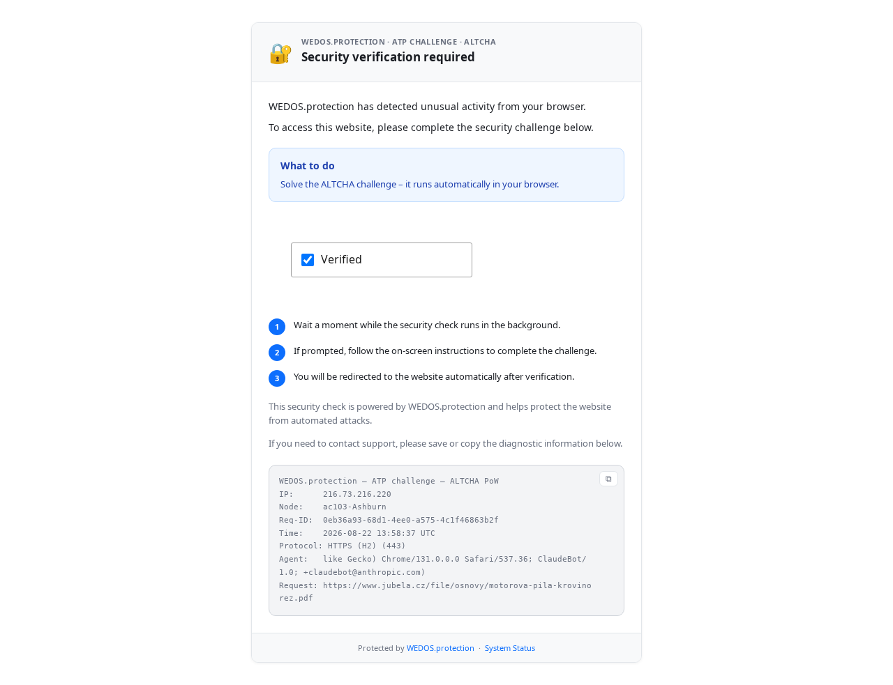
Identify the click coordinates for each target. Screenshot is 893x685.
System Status (510, 647)
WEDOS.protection (440, 647)
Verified (341, 259)
